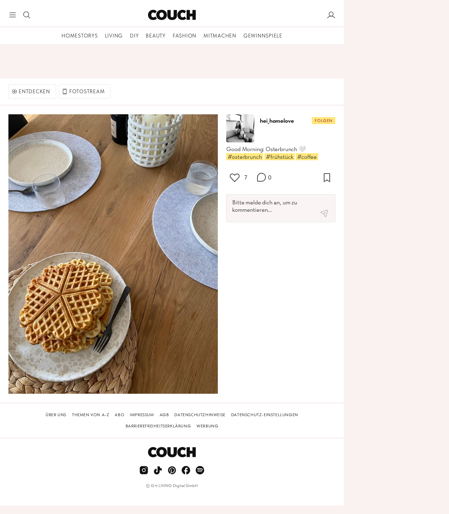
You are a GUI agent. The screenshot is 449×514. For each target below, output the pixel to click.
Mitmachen (219, 36)
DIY (134, 36)
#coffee (307, 156)
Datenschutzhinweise (199, 414)
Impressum (142, 414)
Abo (119, 414)
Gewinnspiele (262, 36)
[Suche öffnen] (26, 15)
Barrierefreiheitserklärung (158, 426)
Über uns (56, 414)
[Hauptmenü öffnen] (12, 15)
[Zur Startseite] (171, 15)
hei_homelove (277, 120)
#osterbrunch (245, 156)
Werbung (207, 426)
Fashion (184, 36)
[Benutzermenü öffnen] (331, 15)
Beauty (156, 36)
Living (114, 36)
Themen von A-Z (90, 414)
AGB (164, 414)
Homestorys (79, 36)
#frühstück (279, 156)
